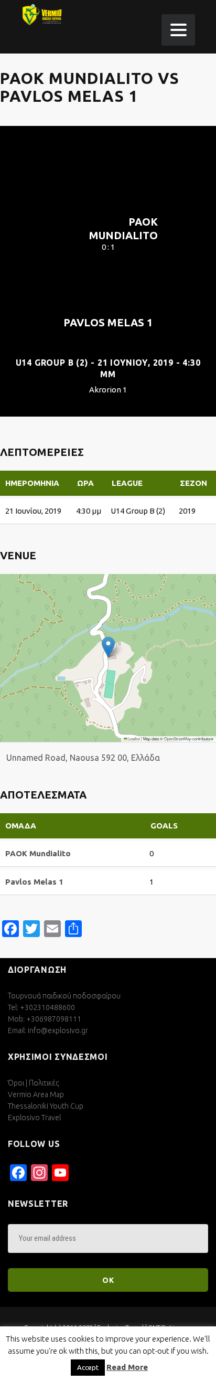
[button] (108, 647)
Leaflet (133, 738)
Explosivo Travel (34, 1117)
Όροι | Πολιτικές (33, 1083)
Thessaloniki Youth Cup (45, 1106)
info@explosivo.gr (58, 1030)
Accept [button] (88, 1367)
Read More (127, 1367)
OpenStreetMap (177, 738)
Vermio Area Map (36, 1094)
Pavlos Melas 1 (108, 322)
